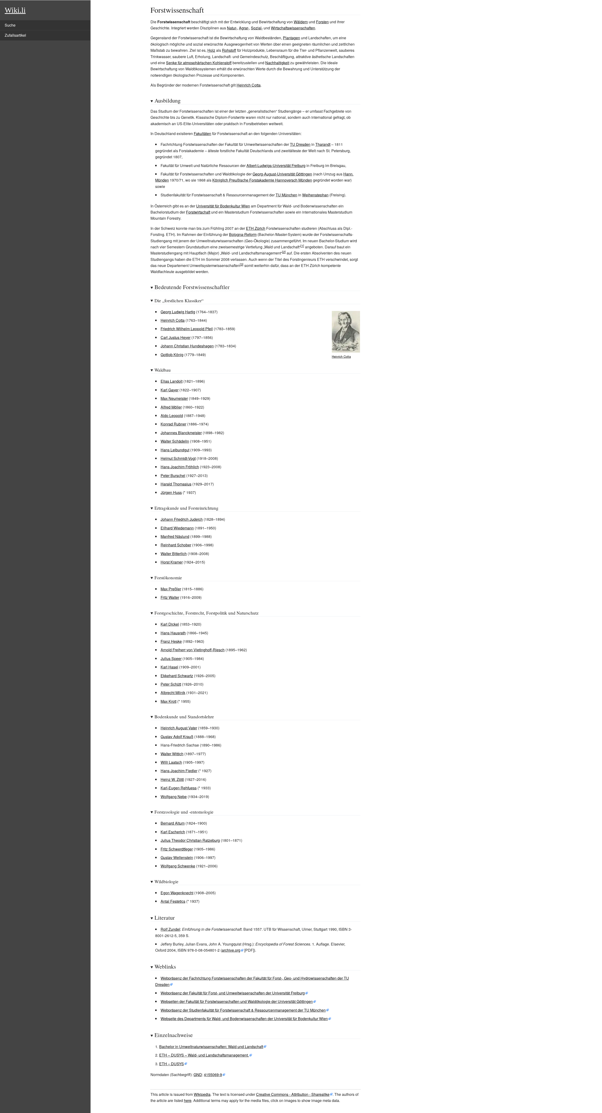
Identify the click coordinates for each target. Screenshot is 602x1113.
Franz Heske (171, 641)
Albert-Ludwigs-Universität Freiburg (275, 165)
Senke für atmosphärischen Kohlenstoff (199, 62)
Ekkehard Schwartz (177, 675)
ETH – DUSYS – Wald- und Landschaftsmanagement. (204, 1055)
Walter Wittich (172, 753)
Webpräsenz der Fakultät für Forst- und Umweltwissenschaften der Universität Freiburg (233, 993)
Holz (211, 50)
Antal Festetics (173, 901)
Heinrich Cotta (249, 85)
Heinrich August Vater (179, 728)
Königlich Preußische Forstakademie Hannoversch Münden (262, 180)
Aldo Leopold (172, 415)
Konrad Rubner (173, 424)
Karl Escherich (173, 832)
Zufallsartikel (15, 35)
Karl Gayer (169, 390)
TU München (286, 195)
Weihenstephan (315, 195)
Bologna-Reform (243, 234)
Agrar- (244, 28)
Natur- (232, 28)
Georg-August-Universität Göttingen (282, 174)
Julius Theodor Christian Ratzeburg (190, 840)
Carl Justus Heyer (175, 337)
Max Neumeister (174, 398)
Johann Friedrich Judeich (182, 519)
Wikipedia (202, 1094)
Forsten (322, 21)
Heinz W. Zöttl (172, 779)
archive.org (231, 950)
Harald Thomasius (176, 484)
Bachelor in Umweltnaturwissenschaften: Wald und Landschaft (211, 1046)
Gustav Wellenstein (177, 857)
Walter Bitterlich (174, 553)
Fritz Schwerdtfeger (177, 849)
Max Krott (168, 701)
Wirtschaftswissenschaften (293, 28)
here (187, 1100)
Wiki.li (15, 10)
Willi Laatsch (171, 762)
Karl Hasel (169, 667)
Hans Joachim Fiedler (179, 770)
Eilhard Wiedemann (177, 528)
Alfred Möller (171, 407)
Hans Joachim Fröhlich (180, 466)
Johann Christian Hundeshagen (187, 346)
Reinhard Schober (176, 545)
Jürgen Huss (171, 492)
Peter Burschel (173, 475)
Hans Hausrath (173, 633)
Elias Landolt (171, 381)
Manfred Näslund (175, 536)
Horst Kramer (172, 562)
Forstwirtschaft (198, 212)
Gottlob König (172, 354)
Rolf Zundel (170, 929)
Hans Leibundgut (175, 450)
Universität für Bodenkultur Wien (223, 206)
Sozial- (257, 28)
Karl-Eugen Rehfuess (179, 788)
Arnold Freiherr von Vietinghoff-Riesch (193, 649)
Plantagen (291, 37)
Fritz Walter (170, 597)
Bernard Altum (173, 823)
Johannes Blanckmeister (181, 432)
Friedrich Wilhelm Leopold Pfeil (187, 328)
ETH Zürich (255, 228)
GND (198, 1074)
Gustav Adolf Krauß (177, 736)
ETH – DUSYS (171, 1063)
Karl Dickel (170, 624)
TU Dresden (300, 144)
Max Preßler (171, 589)
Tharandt (322, 144)
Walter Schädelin (175, 441)
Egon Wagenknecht (177, 892)
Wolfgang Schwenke (178, 866)
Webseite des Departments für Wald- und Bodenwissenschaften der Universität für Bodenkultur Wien (244, 1018)
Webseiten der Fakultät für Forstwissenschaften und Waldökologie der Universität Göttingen (237, 1001)
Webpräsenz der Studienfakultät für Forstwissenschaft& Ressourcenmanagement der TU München (243, 1010)
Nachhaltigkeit (277, 62)
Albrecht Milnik (173, 692)
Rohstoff (229, 50)
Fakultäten (202, 133)
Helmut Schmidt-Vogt (178, 458)
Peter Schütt (171, 684)
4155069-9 (213, 1074)
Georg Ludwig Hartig (178, 311)
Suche (10, 25)
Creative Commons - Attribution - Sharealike (292, 1094)
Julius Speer (171, 658)
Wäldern (301, 21)
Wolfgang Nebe (174, 796)
